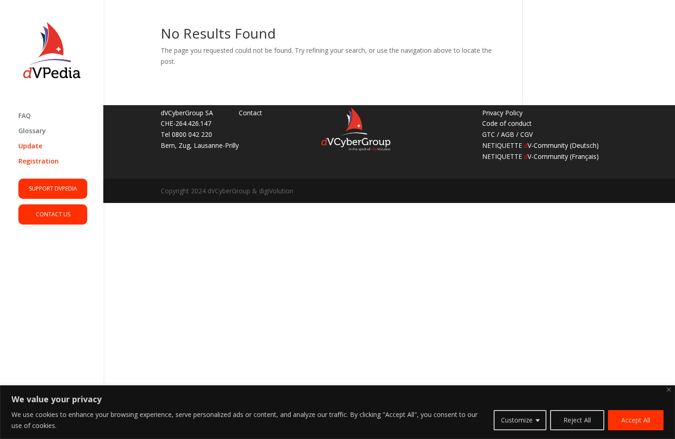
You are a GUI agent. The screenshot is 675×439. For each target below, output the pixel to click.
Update (30, 146)
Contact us (53, 214)
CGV (526, 134)
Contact (250, 112)
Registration (38, 161)
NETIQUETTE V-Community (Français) (540, 156)
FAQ (24, 116)
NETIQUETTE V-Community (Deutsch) (540, 145)
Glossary (32, 131)
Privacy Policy (502, 112)
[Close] (669, 390)
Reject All (577, 420)
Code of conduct (507, 123)
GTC (488, 134)
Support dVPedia (53, 188)
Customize (517, 420)
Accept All (635, 420)
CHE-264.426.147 (186, 123)
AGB (507, 134)
